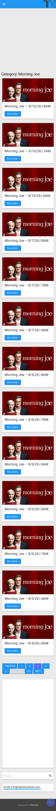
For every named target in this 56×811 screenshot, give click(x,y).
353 (28, 671)
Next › (39, 671)
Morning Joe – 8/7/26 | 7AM (26, 285)
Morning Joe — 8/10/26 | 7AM (28, 151)
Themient (34, 805)
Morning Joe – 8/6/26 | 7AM (26, 420)
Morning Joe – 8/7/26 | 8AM (26, 241)
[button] (4, 4)
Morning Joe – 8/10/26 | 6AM (27, 196)
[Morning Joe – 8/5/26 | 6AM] (28, 582)
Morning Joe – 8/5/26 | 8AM (26, 509)
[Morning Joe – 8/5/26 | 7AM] (28, 537)
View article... (13, 114)
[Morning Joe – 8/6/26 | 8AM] (28, 358)
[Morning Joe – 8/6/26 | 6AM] (28, 448)
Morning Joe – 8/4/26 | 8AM (26, 643)
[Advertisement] (28, 40)
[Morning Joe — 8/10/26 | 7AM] (28, 134)
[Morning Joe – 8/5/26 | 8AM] (28, 492)
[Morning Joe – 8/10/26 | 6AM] (28, 179)
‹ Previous (10, 666)
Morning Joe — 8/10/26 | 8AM (28, 106)
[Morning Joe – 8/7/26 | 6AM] (28, 313)
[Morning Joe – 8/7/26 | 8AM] (28, 224)
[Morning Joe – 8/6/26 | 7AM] (28, 403)
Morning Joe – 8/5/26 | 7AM (26, 554)
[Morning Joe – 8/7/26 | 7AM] (28, 269)
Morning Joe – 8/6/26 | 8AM (26, 375)
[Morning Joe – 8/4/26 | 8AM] (28, 627)
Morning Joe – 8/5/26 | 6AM (26, 599)
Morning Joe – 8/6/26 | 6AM (26, 464)
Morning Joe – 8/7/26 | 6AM (26, 330)
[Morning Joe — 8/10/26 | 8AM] (28, 90)
